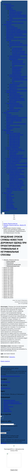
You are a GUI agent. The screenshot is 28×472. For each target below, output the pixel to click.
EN (14, 217)
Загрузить (12, 357)
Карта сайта (6, 409)
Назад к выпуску (5, 361)
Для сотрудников (8, 406)
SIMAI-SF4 (3, 443)
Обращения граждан (9, 400)
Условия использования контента (10, 376)
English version (7, 411)
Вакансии (6, 408)
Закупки (5, 405)
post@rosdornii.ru (5, 388)
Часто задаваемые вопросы (11, 402)
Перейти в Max (14, 470)
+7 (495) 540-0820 (5, 382)
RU (14, 215)
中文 (14, 219)
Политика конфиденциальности (12, 403)
